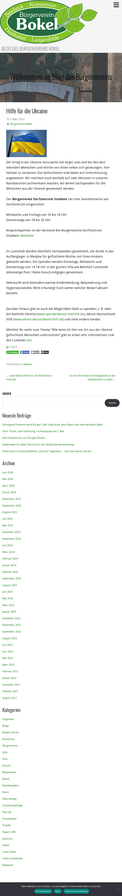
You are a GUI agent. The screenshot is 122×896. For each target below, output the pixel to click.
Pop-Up (6, 812)
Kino (4, 758)
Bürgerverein (10, 745)
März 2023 (8, 605)
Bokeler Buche (10, 732)
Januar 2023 (9, 611)
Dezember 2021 (11, 684)
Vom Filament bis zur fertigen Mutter (23, 437)
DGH (5, 752)
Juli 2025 (7, 518)
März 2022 (8, 664)
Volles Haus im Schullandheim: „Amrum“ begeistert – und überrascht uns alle (46, 451)
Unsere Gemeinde (12, 858)
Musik (5, 778)
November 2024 (11, 538)
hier (29, 340)
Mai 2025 (7, 525)
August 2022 (9, 638)
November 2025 (11, 498)
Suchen (6, 394)
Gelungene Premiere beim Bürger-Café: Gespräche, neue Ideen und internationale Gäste (52, 424)
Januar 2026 (9, 492)
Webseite (27, 235)
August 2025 (9, 512)
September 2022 (11, 631)
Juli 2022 (7, 644)
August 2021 (9, 698)
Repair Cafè (9, 831)
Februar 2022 (10, 671)
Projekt (6, 825)
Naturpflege (9, 798)
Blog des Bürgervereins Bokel (31, 48)
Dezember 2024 (11, 532)
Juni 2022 (7, 651)
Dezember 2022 (11, 618)
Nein (57, 891)
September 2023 (11, 578)
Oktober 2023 (10, 572)
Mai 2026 (7, 479)
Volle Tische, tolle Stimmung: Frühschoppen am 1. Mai (33, 431)
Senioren (7, 838)
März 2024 (8, 552)
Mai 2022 (7, 658)
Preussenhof (9, 818)
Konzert (6, 765)
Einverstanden (43, 891)
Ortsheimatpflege (12, 805)
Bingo (5, 725)
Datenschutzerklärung (76, 891)
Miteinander (9, 772)
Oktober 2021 (10, 691)
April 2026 (8, 485)
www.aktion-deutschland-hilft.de (38, 319)
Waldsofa (7, 865)
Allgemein (27, 364)
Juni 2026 (7, 472)
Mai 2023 (7, 598)
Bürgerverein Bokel (21, 124)
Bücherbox (8, 739)
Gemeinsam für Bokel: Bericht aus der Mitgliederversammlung (38, 444)
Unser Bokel (9, 851)
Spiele (5, 845)
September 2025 (11, 505)
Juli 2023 (7, 591)
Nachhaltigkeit (10, 785)
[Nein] (118, 889)
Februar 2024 (10, 558)
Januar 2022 (9, 678)
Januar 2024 (9, 565)
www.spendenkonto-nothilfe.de (61, 314)
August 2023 (9, 585)
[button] (117, 5)
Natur (5, 792)
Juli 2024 (7, 545)
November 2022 (11, 624)
